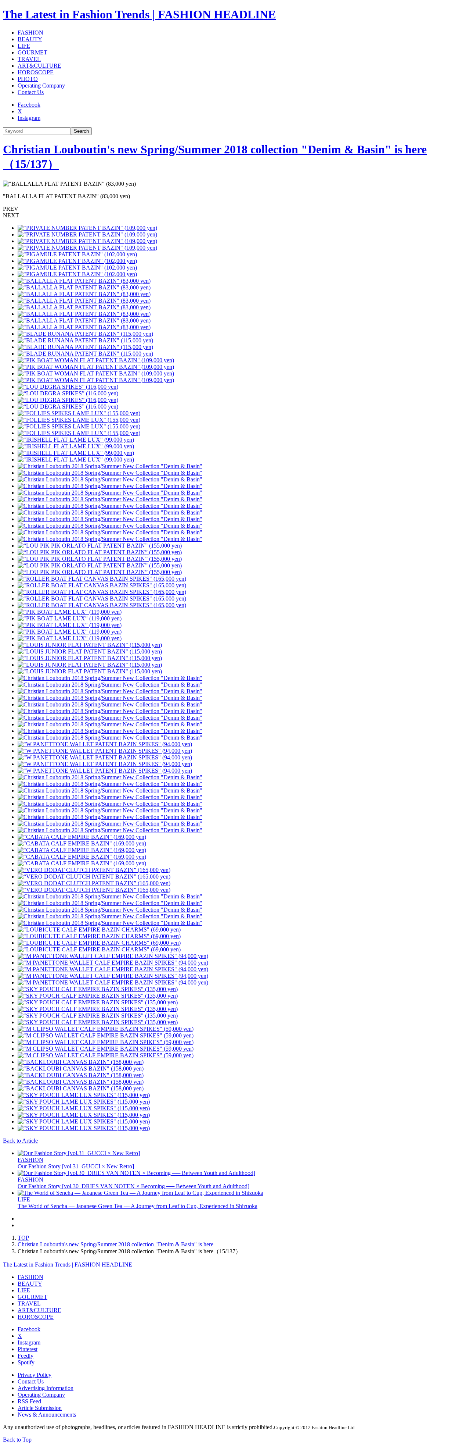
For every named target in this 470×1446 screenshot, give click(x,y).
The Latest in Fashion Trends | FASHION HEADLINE (139, 14)
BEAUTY (30, 39)
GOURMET (32, 52)
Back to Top (17, 1439)
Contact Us (31, 92)
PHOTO (28, 79)
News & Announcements (47, 1414)
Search (81, 131)
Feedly (25, 1356)
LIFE (24, 46)
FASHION (30, 32)
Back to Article (20, 1140)
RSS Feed (29, 1401)
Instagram (29, 118)
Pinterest (27, 1349)
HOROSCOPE (36, 72)
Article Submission (40, 1408)
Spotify (26, 1362)
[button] (235, 209)
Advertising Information (45, 1388)
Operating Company (41, 85)
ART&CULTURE (39, 66)
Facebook (29, 104)
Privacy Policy (34, 1375)
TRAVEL (29, 59)
